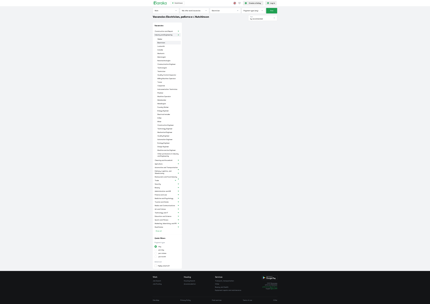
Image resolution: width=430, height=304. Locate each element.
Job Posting (157, 284)
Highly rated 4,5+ (164, 266)
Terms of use (247, 300)
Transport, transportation (224, 281)
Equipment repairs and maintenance (228, 290)
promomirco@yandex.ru (269, 287)
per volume (162, 253)
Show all (158, 231)
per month (162, 257)
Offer (275, 300)
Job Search (157, 281)
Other (217, 284)
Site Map (156, 300)
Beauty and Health (221, 287)
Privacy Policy (185, 300)
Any (159, 246)
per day (161, 250)
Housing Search (189, 281)
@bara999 (274, 288)
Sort (251, 17)
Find (271, 11)
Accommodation (190, 284)
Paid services (216, 300)
